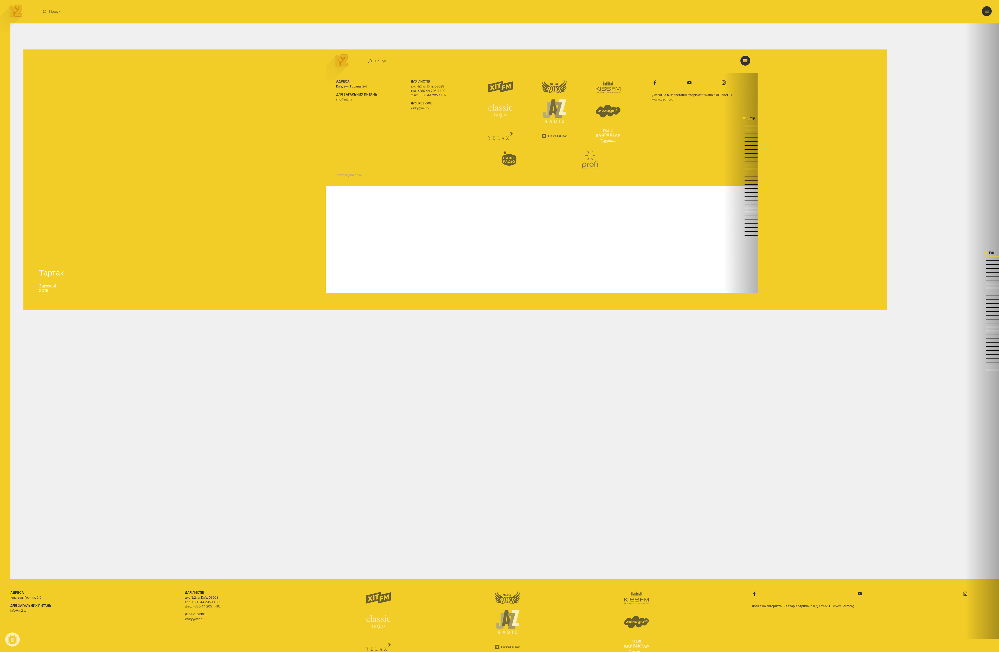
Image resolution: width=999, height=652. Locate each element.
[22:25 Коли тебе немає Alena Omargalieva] (982, 291)
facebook (754, 593)
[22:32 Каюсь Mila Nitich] (982, 284)
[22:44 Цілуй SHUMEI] (982, 276)
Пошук (54, 12)
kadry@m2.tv (194, 619)
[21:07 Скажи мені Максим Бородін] (982, 370)
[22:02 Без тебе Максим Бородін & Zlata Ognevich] (982, 315)
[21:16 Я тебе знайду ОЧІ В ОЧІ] (982, 366)
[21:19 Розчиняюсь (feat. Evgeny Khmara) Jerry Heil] (982, 362)
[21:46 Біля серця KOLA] (982, 334)
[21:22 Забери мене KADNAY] (982, 358)
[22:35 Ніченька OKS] (982, 280)
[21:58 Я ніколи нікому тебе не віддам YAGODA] (982, 319)
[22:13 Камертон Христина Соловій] (982, 307)
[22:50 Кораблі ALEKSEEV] (982, 268)
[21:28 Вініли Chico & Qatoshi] (982, 350)
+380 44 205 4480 (206, 602)
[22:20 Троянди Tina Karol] (982, 299)
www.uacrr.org (843, 606)
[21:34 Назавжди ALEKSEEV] (982, 342)
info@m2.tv (18, 610)
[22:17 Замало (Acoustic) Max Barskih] (982, 303)
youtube (859, 593)
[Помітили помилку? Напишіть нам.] (12, 639)
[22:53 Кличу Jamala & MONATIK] (982, 264)
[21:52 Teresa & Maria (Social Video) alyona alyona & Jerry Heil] (982, 327)
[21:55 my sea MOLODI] (982, 323)
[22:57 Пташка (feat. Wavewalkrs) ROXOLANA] (982, 260)
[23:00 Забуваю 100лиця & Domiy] (982, 256)
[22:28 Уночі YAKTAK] (982, 288)
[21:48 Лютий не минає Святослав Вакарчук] (982, 331)
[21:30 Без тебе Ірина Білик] (982, 346)
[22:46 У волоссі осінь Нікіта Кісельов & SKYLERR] (982, 272)
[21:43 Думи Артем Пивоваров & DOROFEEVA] (982, 338)
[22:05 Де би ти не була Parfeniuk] (982, 311)
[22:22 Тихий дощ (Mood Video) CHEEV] (982, 295)
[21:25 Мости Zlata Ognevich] (982, 354)
